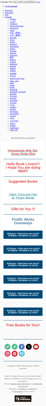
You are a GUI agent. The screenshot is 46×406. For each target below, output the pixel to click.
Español (13, 98)
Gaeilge (13, 62)
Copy (38, 2)
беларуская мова (17, 26)
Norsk (12, 85)
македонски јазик (17, 78)
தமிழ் (12, 118)
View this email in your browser (23, 138)
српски (13, 116)
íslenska (13, 66)
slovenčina (14, 112)
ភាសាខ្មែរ (13, 74)
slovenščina (14, 114)
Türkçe (12, 123)
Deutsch (13, 53)
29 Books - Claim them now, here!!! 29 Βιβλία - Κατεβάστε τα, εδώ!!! (23, 235)
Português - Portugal (18, 92)
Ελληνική (13, 55)
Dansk (12, 42)
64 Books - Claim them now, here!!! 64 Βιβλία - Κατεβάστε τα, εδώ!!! (23, 264)
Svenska (13, 103)
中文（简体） (16, 33)
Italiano (13, 68)
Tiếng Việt (14, 130)
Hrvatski (13, 38)
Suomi (12, 49)
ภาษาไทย (14, 121)
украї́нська (14, 128)
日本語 (13, 71)
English (13, 19)
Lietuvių (13, 107)
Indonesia (13, 64)
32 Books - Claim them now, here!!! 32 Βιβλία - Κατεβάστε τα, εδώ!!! (23, 294)
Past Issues (9, 13)
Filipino (13, 126)
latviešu (13, 109)
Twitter (11, 6)
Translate (8, 17)
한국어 (13, 76)
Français (13, 51)
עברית (12, 105)
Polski (12, 87)
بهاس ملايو (14, 81)
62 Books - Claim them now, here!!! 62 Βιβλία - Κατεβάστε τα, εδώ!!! (23, 312)
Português (14, 90)
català (12, 30)
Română (13, 94)
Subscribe (9, 10)
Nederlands (14, 46)
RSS (6, 15)
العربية (12, 22)
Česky (12, 40)
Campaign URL (6, 2)
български (14, 28)
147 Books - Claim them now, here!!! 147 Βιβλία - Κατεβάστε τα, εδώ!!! (23, 250)
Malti (12, 83)
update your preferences (20, 384)
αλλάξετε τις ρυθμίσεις (27, 389)
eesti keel (13, 44)
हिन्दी (11, 57)
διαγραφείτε (18, 391)
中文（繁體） (16, 35)
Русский (13, 96)
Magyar (13, 60)
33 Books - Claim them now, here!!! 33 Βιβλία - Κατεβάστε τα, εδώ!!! (23, 279)
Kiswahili (13, 101)
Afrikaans (13, 24)
